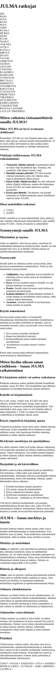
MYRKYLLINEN (9, 666)
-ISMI (38, 666)
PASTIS (14, 663)
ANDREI (49, 663)
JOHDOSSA (27, 663)
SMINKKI (48, 666)
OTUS (39, 663)
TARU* (4, 663)
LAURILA (5, 669)
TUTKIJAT (27, 666)
